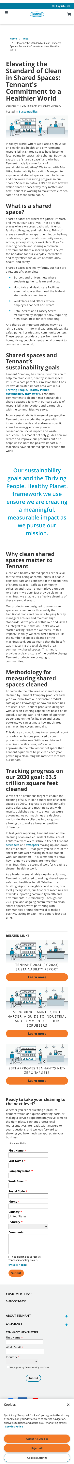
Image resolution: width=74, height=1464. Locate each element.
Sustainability (28, 111)
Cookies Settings (37, 1457)
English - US (63, 6)
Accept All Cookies (37, 1438)
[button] (66, 1316)
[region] (37, 1431)
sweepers (32, 845)
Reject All (37, 1448)
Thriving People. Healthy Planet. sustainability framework (28, 392)
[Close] (68, 1404)
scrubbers (12, 845)
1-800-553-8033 (16, 1301)
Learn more (37, 977)
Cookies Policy (14, 1426)
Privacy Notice (17, 1264)
